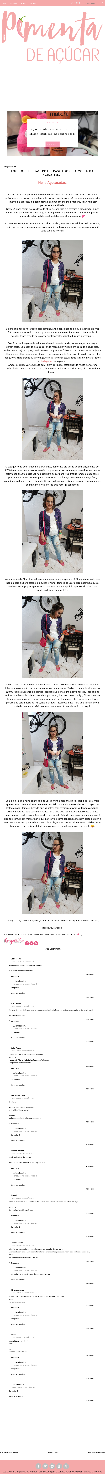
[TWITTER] (45, 1467)
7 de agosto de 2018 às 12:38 (23, 962)
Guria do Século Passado (18, 1352)
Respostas (15, 977)
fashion (36, 935)
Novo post (13, 1060)
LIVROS (23, 3)
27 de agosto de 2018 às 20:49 (25, 1076)
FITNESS (33, 3)
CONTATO (13, 3)
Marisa (58, 935)
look (53, 935)
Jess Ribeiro (16, 959)
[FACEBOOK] (38, 1467)
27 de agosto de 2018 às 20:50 (25, 1365)
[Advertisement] (52, 87)
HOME (4, 3)
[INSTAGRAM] (52, 1467)
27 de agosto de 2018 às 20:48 (25, 984)
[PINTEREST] (66, 1467)
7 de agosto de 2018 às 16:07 (23, 1098)
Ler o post (52, 144)
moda (64, 935)
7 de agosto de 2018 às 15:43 (23, 1051)
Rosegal (74, 935)
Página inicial (53, 1452)
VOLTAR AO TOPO (94, 1472)
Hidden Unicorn (17, 1151)
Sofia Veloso (16, 1048)
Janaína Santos (17, 1243)
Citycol (16, 935)
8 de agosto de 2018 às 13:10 (23, 1337)
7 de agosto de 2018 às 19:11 (23, 1198)
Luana (13, 1335)
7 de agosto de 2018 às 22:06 (23, 1293)
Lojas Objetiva (45, 935)
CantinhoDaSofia (25, 1060)
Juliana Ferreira (19, 981)
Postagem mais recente (9, 1452)
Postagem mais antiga (96, 1452)
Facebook (37, 1060)
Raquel (14, 1195)
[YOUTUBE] (59, 1467)
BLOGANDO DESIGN (78, 1472)
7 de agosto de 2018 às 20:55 (23, 1245)
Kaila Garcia (16, 1004)
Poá (68, 935)
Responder (90, 974)
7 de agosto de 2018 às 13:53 (23, 1006)
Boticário (52, 123)
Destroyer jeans (26, 935)
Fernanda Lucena (18, 1096)
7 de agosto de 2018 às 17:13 (23, 1153)
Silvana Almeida (17, 1290)
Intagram (45, 1060)
